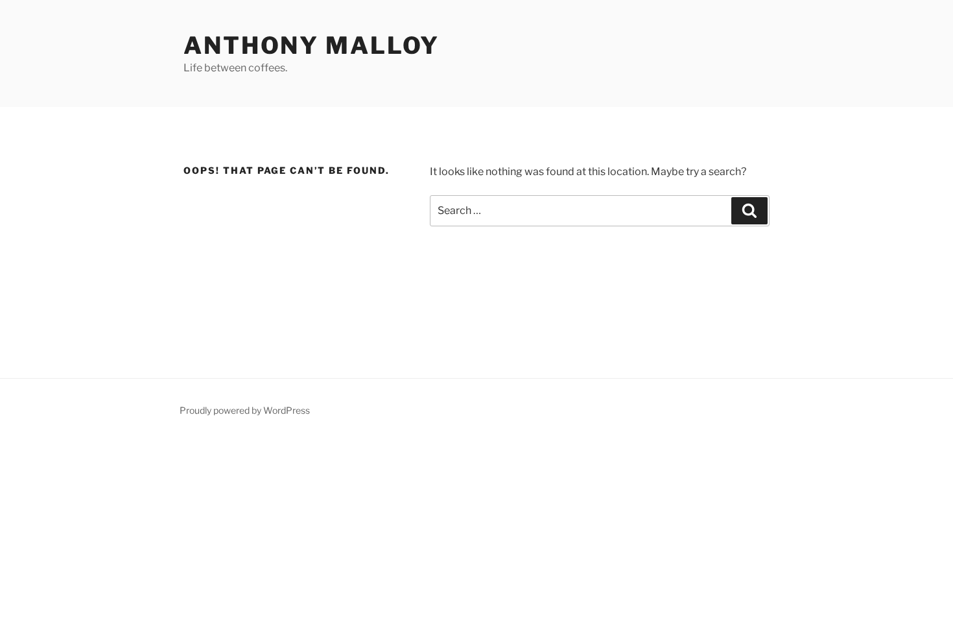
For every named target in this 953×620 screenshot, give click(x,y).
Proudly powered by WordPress (245, 410)
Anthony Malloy (311, 45)
